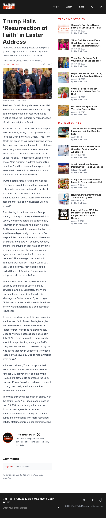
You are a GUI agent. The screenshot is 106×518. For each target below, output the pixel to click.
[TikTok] (100, 500)
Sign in (8, 466)
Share (48, 64)
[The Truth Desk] (8, 438)
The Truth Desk (12, 64)
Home (56, 6)
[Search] (92, 7)
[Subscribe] (58, 508)
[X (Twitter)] (84, 500)
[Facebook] (76, 500)
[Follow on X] (38, 434)
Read (81, 6)
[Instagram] (92, 500)
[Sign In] (101, 7)
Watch (69, 6)
